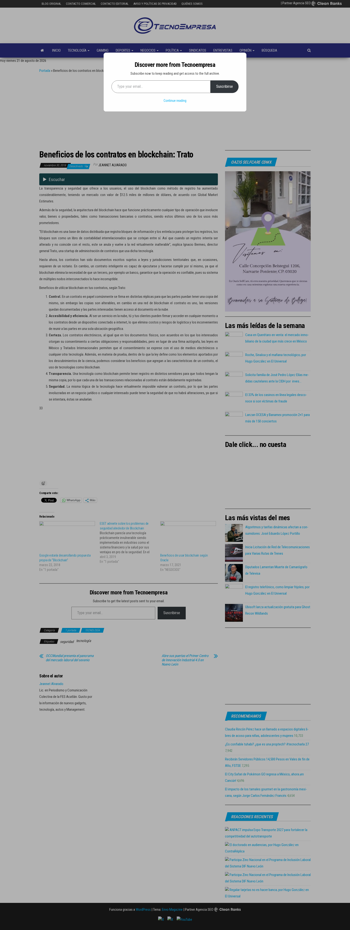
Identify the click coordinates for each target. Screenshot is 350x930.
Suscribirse (224, 86)
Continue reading (175, 101)
